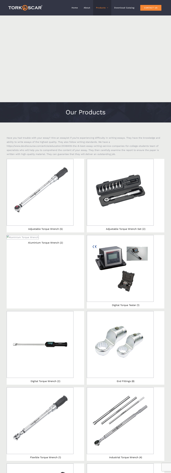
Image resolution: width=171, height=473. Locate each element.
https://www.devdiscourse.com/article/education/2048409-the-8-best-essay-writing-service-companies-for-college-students (78, 146)
